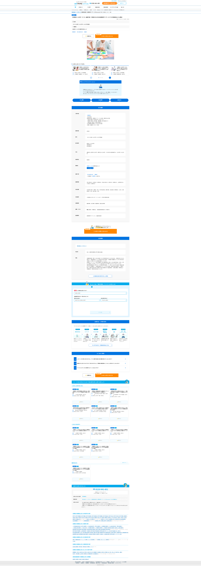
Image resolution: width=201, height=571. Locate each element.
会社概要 (100, 100)
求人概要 (82, 100)
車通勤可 (85, 31)
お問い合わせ (113, 561)
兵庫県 (91, 9)
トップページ (75, 7)
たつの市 (94, 9)
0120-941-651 (95, 3)
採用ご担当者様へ (114, 0)
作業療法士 (81, 9)
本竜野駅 (93, 176)
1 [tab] (100, 58)
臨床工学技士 (98, 562)
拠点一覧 (122, 7)
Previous (91, 78)
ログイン (122, 3)
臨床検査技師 (92, 562)
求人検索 (89, 7)
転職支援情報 (106, 7)
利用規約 (108, 561)
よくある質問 (124, 561)
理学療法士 (77, 562)
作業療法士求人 (86, 9)
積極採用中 (74, 31)
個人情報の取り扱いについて (100, 561)
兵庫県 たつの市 (90, 166)
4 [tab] (102, 77)
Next (110, 78)
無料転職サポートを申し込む (109, 3)
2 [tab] (99, 77)
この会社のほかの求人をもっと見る (100, 276)
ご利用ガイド (80, 7)
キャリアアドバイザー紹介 (114, 7)
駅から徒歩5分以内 (80, 31)
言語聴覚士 (87, 562)
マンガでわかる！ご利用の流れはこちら (100, 345)
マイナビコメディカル (75, 9)
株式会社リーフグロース (81, 246)
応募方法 (119, 100)
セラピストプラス (118, 562)
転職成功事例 (97, 7)
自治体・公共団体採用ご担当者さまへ (88, 561)
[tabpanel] (100, 50)
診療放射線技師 (104, 562)
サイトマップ (118, 561)
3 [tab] (101, 77)
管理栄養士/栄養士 (111, 562)
